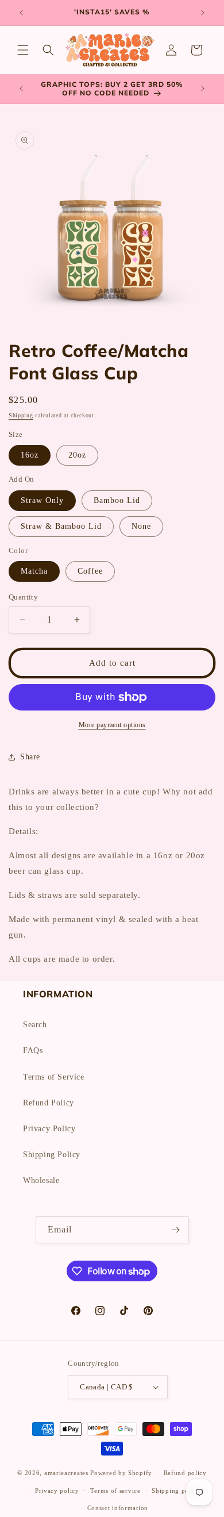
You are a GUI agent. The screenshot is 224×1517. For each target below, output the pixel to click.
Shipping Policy (51, 1154)
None (141, 526)
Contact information (117, 1507)
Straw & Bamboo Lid (61, 526)
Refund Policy (48, 1103)
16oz (29, 455)
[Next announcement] (202, 12)
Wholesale (41, 1180)
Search (35, 1024)
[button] (23, 50)
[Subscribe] (175, 1229)
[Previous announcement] (21, 12)
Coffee (90, 571)
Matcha (34, 571)
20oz (77, 455)
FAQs (33, 1050)
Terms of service (115, 1490)
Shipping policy (176, 1490)
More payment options (112, 725)
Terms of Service (53, 1077)
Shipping (21, 415)
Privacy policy (57, 1490)
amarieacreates (66, 1472)
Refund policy (185, 1472)
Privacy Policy (49, 1128)
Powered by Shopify (121, 1472)
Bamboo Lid (117, 500)
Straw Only (42, 500)
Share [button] (30, 756)
